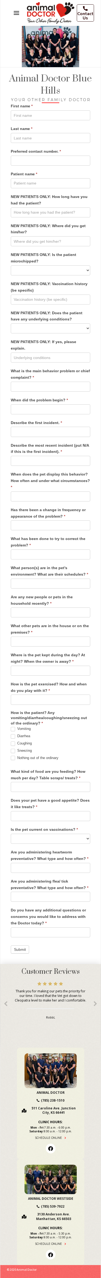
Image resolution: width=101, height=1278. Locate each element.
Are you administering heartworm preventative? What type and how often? (49, 855)
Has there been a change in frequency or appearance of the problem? (48, 513)
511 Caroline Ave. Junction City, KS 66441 (54, 1110)
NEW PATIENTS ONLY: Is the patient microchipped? (43, 257)
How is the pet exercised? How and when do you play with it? (49, 687)
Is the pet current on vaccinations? (44, 829)
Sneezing (24, 751)
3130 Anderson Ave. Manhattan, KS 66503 (53, 1216)
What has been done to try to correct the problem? (48, 542)
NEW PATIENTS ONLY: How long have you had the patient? (49, 199)
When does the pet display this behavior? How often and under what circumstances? (50, 480)
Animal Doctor (51, 1092)
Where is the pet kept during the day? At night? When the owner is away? (48, 658)
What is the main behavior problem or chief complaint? (50, 374)
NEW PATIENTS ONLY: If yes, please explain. (43, 345)
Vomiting (23, 729)
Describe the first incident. (36, 423)
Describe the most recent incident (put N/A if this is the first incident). (50, 448)
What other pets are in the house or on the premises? (50, 629)
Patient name (24, 174)
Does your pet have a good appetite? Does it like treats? (50, 803)
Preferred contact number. (36, 151)
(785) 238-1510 (52, 1100)
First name (22, 106)
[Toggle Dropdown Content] (16, 13)
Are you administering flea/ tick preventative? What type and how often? (49, 884)
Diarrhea (23, 736)
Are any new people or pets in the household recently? (42, 600)
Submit (20, 949)
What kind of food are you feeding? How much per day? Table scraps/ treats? (48, 774)
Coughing (24, 743)
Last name (21, 129)
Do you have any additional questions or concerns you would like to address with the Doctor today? (48, 916)
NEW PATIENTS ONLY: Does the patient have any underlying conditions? (46, 316)
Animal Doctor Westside (50, 1198)
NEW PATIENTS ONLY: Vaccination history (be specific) (49, 287)
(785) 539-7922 (52, 1206)
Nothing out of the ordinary (37, 758)
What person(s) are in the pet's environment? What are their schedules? (49, 571)
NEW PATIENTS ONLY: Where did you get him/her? (48, 229)
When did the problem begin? (39, 400)
